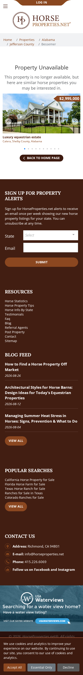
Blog (8, 323)
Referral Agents (16, 327)
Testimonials (14, 314)
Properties (27, 40)
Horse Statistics (16, 301)
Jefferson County (22, 44)
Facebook (42, 569)
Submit (42, 262)
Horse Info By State (19, 310)
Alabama (49, 40)
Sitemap (11, 341)
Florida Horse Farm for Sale (25, 484)
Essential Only (41, 667)
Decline (68, 667)
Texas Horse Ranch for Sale (25, 489)
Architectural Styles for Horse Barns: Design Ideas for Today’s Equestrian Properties (39, 392)
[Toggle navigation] (5, 6)
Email (10, 248)
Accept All (14, 667)
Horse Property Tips (19, 305)
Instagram (66, 569)
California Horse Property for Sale (29, 480)
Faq (7, 319)
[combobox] (50, 235)
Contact (10, 336)
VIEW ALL (16, 440)
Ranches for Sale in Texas (24, 493)
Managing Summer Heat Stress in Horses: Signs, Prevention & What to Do (41, 418)
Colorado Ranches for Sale (24, 497)
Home (8, 40)
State (9, 236)
